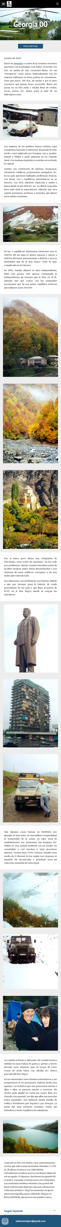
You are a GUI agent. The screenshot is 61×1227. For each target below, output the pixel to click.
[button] (3, 4)
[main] (30, 24)
